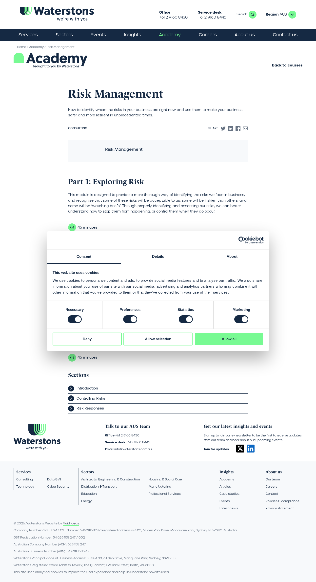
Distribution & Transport (99, 486)
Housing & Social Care (165, 479)
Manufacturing (160, 486)
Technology (25, 486)
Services (23, 472)
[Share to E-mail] (245, 128)
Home (21, 47)
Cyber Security (58, 486)
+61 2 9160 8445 (212, 17)
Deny (87, 339)
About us (274, 472)
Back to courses (287, 65)
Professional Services (165, 494)
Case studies (229, 494)
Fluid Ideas (71, 523)
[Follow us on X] (240, 451)
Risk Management (61, 47)
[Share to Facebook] (238, 128)
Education (89, 494)
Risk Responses (90, 408)
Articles (225, 486)
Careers (271, 486)
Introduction (87, 388)
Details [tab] (158, 256)
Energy (86, 501)
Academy (170, 35)
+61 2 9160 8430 (173, 17)
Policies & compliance (282, 501)
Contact (272, 494)
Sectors (87, 472)
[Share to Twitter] (223, 128)
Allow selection (158, 339)
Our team (273, 479)
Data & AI (54, 479)
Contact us (285, 35)
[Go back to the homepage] (57, 14)
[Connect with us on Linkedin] (251, 451)
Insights (132, 35)
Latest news (228, 508)
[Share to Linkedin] (230, 128)
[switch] (130, 319)
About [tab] (232, 256)
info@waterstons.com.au (133, 449)
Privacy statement (280, 508)
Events (98, 35)
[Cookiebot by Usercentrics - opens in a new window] (242, 240)
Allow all (229, 339)
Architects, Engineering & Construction (110, 479)
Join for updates (216, 449)
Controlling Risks (91, 398)
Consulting (24, 479)
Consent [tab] (84, 256)
